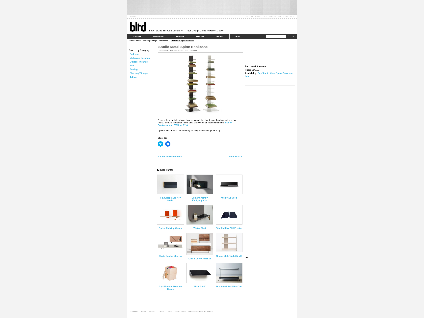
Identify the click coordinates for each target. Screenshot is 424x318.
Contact (273, 17)
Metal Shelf (199, 286)
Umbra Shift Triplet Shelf (229, 256)
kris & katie (170, 50)
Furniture (137, 36)
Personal (200, 36)
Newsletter (288, 17)
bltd (138, 27)
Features (219, 36)
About (258, 17)
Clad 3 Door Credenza (199, 258)
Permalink (193, 50)
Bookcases (163, 41)
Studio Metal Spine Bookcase (182, 41)
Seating (134, 69)
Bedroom (134, 54)
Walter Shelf (199, 228)
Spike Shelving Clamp (170, 228)
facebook (200, 312)
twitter (191, 312)
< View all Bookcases (170, 156)
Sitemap (249, 17)
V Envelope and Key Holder (170, 199)
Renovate (180, 36)
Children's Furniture (140, 58)
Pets (132, 65)
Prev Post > (235, 156)
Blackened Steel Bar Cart (229, 286)
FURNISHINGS (135, 41)
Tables (133, 77)
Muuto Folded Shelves (170, 256)
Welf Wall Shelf (229, 198)
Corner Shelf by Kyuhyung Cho (200, 199)
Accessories (158, 36)
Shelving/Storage (150, 41)
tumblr (209, 312)
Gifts (238, 36)
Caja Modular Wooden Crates (170, 287)
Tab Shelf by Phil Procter (229, 228)
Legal (264, 17)
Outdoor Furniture (139, 62)
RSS (279, 17)
